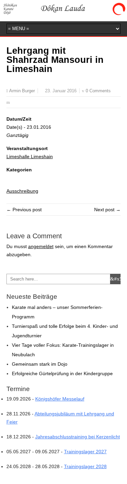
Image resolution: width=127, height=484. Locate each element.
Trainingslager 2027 (85, 451)
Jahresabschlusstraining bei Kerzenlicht (77, 436)
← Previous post (24, 209)
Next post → (107, 209)
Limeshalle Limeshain (29, 156)
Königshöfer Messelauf (59, 399)
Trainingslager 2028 (85, 466)
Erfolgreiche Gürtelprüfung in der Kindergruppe (62, 373)
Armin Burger (22, 91)
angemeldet (41, 246)
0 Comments (98, 90)
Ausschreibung (22, 191)
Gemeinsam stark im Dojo (39, 364)
